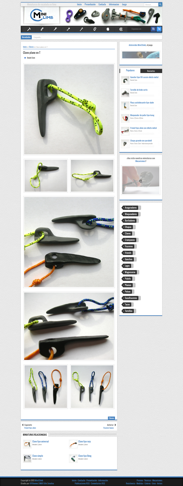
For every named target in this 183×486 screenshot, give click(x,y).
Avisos (159, 483)
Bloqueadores (131, 214)
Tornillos (128, 311)
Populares (130, 70)
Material (94, 29)
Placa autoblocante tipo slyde (142, 102)
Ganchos (128, 259)
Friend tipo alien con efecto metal (143, 127)
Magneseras (130, 272)
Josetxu (51, 483)
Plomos (128, 285)
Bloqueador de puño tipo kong (142, 115)
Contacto (82, 480)
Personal (121, 29)
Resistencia (131, 483)
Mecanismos (140, 161)
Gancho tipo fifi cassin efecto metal (144, 77)
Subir (178, 481)
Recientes (151, 70)
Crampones (130, 240)
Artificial (42, 29)
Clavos (55, 29)
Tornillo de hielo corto (139, 89)
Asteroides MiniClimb (137, 44)
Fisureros (68, 29)
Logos (127, 265)
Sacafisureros (131, 298)
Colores (148, 483)
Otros (107, 29)
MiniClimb (39, 480)
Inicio (74, 480)
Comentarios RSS (98, 483)
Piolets (128, 278)
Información (103, 480)
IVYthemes (34, 483)
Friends (81, 29)
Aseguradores (131, 207)
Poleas (128, 291)
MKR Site (43, 483)
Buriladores (130, 220)
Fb (153, 29)
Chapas (128, 227)
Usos (154, 483)
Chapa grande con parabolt (141, 140)
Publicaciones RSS (82, 483)
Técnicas (148, 480)
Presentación (91, 480)
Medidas (140, 483)
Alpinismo (28, 29)
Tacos (127, 304)
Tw (158, 29)
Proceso (140, 480)
